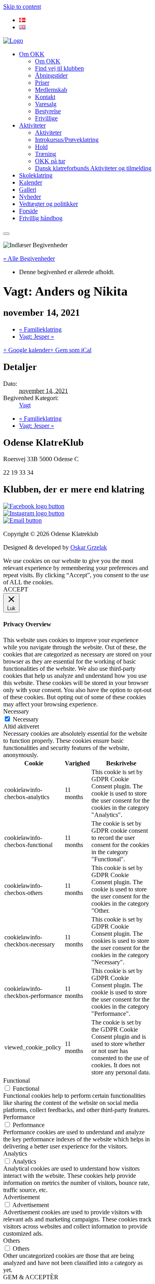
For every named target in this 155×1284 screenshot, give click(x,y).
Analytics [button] (15, 1153)
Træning (45, 154)
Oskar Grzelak (88, 547)
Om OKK (32, 54)
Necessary (26, 719)
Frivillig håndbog (40, 218)
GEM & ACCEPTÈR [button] (30, 1277)
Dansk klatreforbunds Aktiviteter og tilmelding (93, 168)
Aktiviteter (32, 125)
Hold (41, 146)
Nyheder (30, 196)
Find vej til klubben (59, 68)
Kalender (30, 182)
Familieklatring (40, 329)
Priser (42, 82)
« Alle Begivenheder (29, 258)
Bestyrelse (48, 111)
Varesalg (45, 104)
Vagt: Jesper (36, 336)
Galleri (27, 189)
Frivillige (46, 118)
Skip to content (22, 6)
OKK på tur (50, 161)
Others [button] (11, 1240)
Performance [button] (19, 1117)
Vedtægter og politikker (48, 203)
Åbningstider (51, 75)
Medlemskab (51, 89)
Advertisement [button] (21, 1197)
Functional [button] (16, 1080)
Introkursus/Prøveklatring (67, 139)
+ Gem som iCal (70, 350)
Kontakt (45, 96)
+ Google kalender (26, 350)
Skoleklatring (35, 175)
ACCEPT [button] (15, 589)
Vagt (25, 405)
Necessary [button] (16, 711)
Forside (28, 211)
